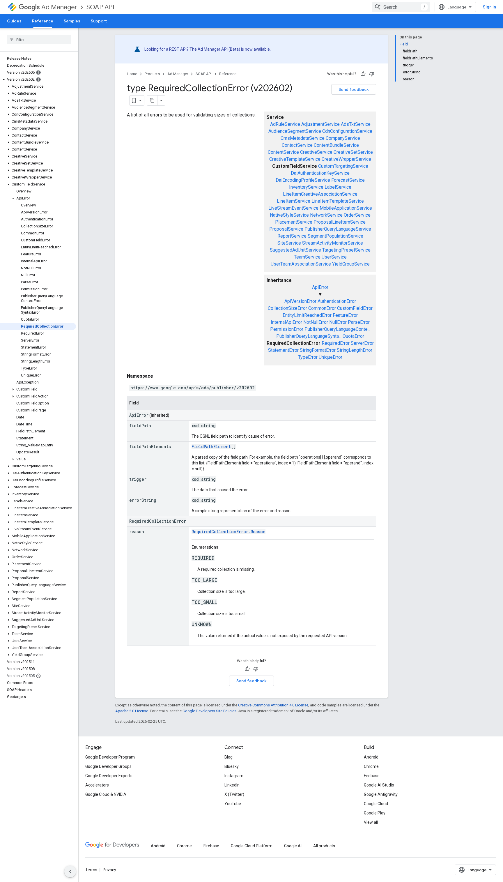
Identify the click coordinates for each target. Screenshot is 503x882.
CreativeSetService (353, 152)
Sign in (489, 7)
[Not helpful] (371, 74)
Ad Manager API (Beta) (219, 49)
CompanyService (343, 138)
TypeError (308, 357)
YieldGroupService (351, 264)
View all (371, 822)
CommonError (322, 308)
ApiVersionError (300, 301)
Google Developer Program (110, 757)
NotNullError (315, 322)
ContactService (297, 145)
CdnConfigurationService (347, 131)
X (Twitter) (234, 794)
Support (99, 21)
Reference (42, 21)
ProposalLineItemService (340, 222)
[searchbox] (39, 39)
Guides (14, 21)
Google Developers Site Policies (209, 711)
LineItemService (293, 201)
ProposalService (286, 229)
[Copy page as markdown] (152, 100)
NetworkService (326, 215)
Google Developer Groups (108, 766)
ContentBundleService (336, 145)
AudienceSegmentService (294, 131)
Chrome (371, 766)
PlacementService (293, 222)
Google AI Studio (379, 785)
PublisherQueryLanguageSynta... (308, 336)
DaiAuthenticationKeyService (320, 173)
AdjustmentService (320, 124)
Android (371, 757)
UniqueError (330, 357)
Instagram (233, 775)
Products (152, 74)
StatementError (283, 350)
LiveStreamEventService (293, 208)
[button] (38, 79)
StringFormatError (318, 350)
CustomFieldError (355, 308)
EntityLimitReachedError (307, 315)
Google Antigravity (381, 794)
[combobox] (401, 7)
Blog (228, 757)
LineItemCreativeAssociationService (320, 194)
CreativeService (316, 152)
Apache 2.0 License (131, 711)
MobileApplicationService (346, 208)
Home (132, 74)
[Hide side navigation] (70, 871)
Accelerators (97, 785)
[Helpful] (363, 74)
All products (324, 846)
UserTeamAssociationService (301, 264)
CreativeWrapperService (346, 159)
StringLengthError (354, 350)
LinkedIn (232, 785)
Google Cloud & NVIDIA (105, 794)
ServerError (362, 343)
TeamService (307, 257)
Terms (91, 869)
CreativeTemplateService (294, 159)
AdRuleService (285, 124)
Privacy (109, 869)
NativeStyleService (289, 215)
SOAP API (100, 7)
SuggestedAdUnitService (295, 250)
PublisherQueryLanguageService (337, 229)
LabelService (338, 187)
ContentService (283, 152)
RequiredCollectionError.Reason (228, 531)
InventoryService (306, 187)
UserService (334, 257)
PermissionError (286, 329)
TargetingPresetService (346, 250)
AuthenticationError (337, 301)
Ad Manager (59, 7)
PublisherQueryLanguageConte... (337, 329)
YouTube (232, 803)
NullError (338, 322)
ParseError (359, 322)
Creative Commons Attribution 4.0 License (273, 705)
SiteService (289, 243)
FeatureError (345, 315)
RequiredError (336, 343)
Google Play (374, 813)
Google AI (293, 846)
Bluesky (231, 766)
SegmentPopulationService (335, 236)
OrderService (357, 215)
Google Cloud (376, 803)
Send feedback (354, 89)
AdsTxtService (356, 124)
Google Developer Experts (108, 775)
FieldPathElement (211, 446)
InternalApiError (286, 322)
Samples (72, 21)
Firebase (372, 775)
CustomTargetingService (343, 166)
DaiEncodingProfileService (303, 180)
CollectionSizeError (287, 308)
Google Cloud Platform (251, 846)
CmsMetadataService (303, 138)
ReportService (292, 236)
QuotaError (353, 336)
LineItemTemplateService (337, 201)
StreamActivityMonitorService (332, 243)
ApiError (320, 287)
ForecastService (348, 180)
